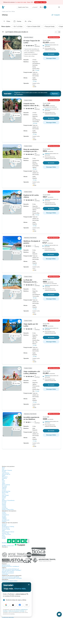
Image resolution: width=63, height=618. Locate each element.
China (3, 480)
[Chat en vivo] (59, 614)
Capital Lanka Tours (6, 11)
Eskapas (4, 521)
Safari (3, 530)
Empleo (10, 566)
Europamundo (5, 520)
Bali (3, 479)
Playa (3, 535)
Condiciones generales (8, 617)
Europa (4, 471)
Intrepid (4, 516)
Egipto (3, 475)
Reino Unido (5, 492)
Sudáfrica (4, 478)
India (3, 482)
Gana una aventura (10, 569)
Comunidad (5, 574)
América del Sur (6, 474)
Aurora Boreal (5, 528)
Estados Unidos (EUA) (8, 509)
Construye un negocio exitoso (9, 580)
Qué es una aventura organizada (10, 576)
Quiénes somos (6, 565)
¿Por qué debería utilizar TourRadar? (11, 570)
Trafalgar (4, 518)
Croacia (4, 490)
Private (4, 538)
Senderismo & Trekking (8, 526)
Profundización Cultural (8, 531)
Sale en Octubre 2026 (33, 26)
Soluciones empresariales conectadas (12, 578)
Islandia (4, 496)
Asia (3, 469)
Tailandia (4, 487)
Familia (4, 537)
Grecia (3, 494)
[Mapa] (59, 32)
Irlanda (4, 497)
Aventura (4, 524)
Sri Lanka (4, 486)
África (3, 467)
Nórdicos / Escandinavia (8, 500)
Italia (3, 499)
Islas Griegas (5, 495)
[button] (51, 45)
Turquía (4, 505)
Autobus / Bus (5, 533)
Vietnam (4, 488)
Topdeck (4, 517)
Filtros (8, 21)
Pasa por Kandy (49, 26)
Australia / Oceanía (7, 470)
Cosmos (4, 513)
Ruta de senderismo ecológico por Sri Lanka (31, 151)
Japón (3, 483)
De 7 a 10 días (18, 26)
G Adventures (5, 514)
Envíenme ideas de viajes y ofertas (16, 600)
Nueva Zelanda (6, 484)
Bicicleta (4, 525)
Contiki (3, 512)
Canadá (4, 507)
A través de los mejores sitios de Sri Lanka (31, 105)
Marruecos (5, 477)
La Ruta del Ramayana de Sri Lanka (30, 282)
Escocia (4, 503)
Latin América (5, 473)
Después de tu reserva (8, 571)
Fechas (19, 21)
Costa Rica (5, 508)
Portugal (4, 501)
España (4, 504)
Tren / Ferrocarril (6, 534)
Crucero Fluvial (6, 529)
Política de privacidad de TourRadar (16, 611)
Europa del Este (6, 491)
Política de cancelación (8, 573)
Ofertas (13, 11)
